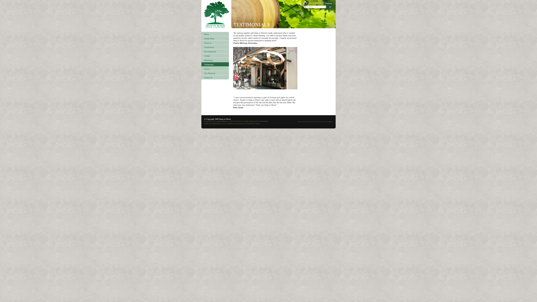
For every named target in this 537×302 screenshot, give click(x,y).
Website (230, 123)
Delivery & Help (302, 121)
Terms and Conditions (326, 121)
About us (207, 43)
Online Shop (209, 38)
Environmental (210, 51)
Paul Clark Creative (253, 123)
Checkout (328, 3)
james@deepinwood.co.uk (218, 123)
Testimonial (208, 64)
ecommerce (240, 123)
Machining (208, 60)
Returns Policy (313, 121)
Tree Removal (209, 73)
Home (206, 34)
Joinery (207, 69)
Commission (209, 47)
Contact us (208, 77)
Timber (207, 56)
